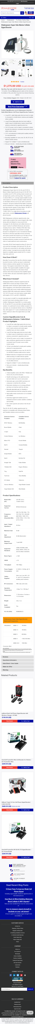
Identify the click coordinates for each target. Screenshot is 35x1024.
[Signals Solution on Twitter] (18, 975)
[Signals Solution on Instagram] (25, 975)
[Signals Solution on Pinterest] (21, 975)
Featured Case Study (17, 960)
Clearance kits (17, 1004)
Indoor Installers (17, 956)
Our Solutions (17, 951)
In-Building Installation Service (17, 932)
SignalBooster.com (9, 1018)
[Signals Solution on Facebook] (11, 975)
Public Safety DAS (17, 939)
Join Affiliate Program (17, 984)
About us (17, 949)
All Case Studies (17, 962)
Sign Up (30, 989)
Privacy (16, 1018)
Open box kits (17, 1008)
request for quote (19, 178)
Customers (17, 964)
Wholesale (17, 953)
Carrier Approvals (17, 937)
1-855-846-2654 (29, 8)
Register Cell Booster (17, 930)
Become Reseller (17, 982)
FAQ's (17, 941)
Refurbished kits (17, 1006)
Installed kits (17, 1002)
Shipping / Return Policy (17, 928)
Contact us (17, 926)
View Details (9, 721)
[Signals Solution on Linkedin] (14, 975)
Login (17, 3)
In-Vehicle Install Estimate (17, 935)
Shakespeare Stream (21, 213)
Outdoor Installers (17, 958)
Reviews (17, 967)
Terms (20, 1018)
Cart (32, 17)
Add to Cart (26, 721)
